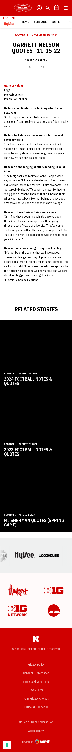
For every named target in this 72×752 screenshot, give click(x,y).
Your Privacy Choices (36, 698)
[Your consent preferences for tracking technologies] (7, 745)
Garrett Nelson (14, 85)
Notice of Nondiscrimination (36, 722)
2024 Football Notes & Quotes (28, 381)
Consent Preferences (36, 673)
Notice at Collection (36, 707)
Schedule (40, 22)
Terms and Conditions (36, 681)
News (25, 22)
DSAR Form (36, 690)
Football (21, 35)
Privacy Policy (36, 664)
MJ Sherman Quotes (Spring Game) (34, 522)
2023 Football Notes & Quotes (28, 452)
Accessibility (36, 731)
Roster (56, 22)
